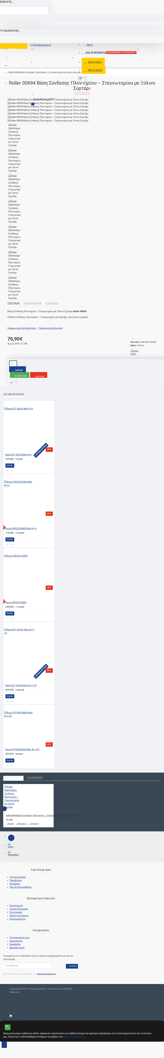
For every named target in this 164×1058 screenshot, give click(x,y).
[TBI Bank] (15, 1016)
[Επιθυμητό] (7, 470)
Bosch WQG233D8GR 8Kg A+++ (21, 528)
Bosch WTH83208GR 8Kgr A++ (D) (22, 749)
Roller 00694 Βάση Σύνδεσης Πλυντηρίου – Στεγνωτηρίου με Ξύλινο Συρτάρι (44, 72)
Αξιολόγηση (52, 303)
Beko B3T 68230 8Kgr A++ (18, 454)
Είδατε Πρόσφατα (13, 777)
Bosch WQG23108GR (15, 602)
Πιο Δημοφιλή (35, 777)
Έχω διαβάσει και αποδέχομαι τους (31, 974)
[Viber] (11, 846)
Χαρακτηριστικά (32, 303)
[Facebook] (11, 838)
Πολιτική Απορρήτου (75, 1036)
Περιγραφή (14, 303)
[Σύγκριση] (11, 470)
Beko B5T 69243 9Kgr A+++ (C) (21, 685)
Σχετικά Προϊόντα (13, 394)
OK (6, 1026)
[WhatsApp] (11, 854)
